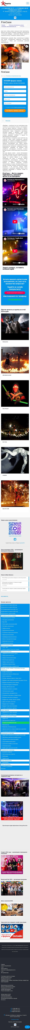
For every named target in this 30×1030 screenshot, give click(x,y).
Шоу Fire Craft (6, 508)
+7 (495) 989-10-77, (8, 8)
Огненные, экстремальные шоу (8, 26)
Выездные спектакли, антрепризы (10, 697)
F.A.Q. (2, 971)
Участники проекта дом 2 (8, 691)
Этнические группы (6, 745)
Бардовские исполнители (8, 630)
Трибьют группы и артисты (8, 662)
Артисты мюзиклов (6, 676)
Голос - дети (5, 647)
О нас (2, 967)
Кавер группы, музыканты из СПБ (9, 747)
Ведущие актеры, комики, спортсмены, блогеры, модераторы (15, 980)
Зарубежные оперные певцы (8, 664)
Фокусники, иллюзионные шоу (9, 726)
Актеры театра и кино (7, 671)
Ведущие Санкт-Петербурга (8, 703)
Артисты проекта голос (6, 977)
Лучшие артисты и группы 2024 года (9, 605)
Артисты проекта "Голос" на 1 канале (10, 649)
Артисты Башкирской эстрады (9, 639)
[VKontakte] (15, 18)
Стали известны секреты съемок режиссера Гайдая (13, 588)
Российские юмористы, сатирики (9, 688)
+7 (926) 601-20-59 (22, 8)
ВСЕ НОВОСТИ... (5, 596)
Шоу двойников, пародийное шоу (9, 693)
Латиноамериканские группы (8, 741)
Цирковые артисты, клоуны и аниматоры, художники (14, 729)
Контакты (3, 999)
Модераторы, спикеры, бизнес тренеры (11, 699)
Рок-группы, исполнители (8, 626)
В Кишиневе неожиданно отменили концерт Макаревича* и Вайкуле (12, 583)
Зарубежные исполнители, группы (10, 653)
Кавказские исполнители (8, 634)
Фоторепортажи (4, 972)
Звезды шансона (6, 628)
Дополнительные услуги (6, 997)
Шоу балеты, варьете (7, 752)
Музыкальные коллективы (7, 733)
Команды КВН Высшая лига (8, 686)
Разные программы (5, 764)
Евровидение (5, 762)
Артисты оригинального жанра (16, 25)
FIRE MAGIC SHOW (7, 375)
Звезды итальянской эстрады (9, 657)
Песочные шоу (5, 724)
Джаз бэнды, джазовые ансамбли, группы (11, 737)
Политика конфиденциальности (8, 969)
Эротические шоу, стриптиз (8, 754)
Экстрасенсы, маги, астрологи (9, 731)
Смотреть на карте (15, 1019)
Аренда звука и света (6, 994)
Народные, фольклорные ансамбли (10, 739)
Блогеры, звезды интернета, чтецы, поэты (11, 678)
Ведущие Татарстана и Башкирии (9, 705)
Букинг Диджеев (4, 981)
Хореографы (5, 756)
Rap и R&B (4, 621)
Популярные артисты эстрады (8, 615)
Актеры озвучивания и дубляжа (9, 708)
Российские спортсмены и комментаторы (11, 695)
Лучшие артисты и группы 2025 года (9, 607)
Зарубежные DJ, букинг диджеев (9, 712)
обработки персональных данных (20, 107)
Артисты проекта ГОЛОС (7, 645)
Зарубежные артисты (6, 651)
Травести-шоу (5, 758)
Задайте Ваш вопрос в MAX (15, 536)
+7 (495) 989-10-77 (15, 300)
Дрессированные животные (8, 720)
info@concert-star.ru (15, 10)
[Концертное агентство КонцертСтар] (15, 4)
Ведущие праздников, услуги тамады (10, 682)
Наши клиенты (4, 968)
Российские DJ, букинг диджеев (9, 714)
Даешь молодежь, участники (8, 701)
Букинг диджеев (5, 710)
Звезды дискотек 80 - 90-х (8, 655)
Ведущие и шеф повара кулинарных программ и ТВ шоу (14, 680)
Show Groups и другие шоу (8, 659)
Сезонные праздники (5, 995)
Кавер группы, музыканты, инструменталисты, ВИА (13, 735)
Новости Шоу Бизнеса (6, 965)
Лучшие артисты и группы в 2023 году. (9, 611)
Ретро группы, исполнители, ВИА (9, 624)
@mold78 (22, 542)
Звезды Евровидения (6, 760)
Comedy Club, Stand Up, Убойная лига (10, 674)
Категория (3, 768)
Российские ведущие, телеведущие (10, 684)
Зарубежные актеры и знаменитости (10, 666)
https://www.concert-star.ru (20, 945)
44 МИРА (5, 475)
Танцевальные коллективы (7, 750)
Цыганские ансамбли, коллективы (10, 743)
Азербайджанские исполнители (9, 636)
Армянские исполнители (7, 641)
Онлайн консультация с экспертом (15, 292)
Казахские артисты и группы (8, 617)
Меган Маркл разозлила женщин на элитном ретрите (14, 577)
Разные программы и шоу (7, 990)
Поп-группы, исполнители (8, 619)
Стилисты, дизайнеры (7, 766)
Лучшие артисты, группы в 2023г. (8, 613)
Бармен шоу (5, 718)
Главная (3, 25)
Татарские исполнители (7, 643)
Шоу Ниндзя (5, 408)
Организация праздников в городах (9, 998)
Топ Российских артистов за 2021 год (9, 609)
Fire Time (5, 442)
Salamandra (5, 341)
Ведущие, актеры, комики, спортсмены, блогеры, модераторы (13, 669)
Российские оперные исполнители (10, 632)
